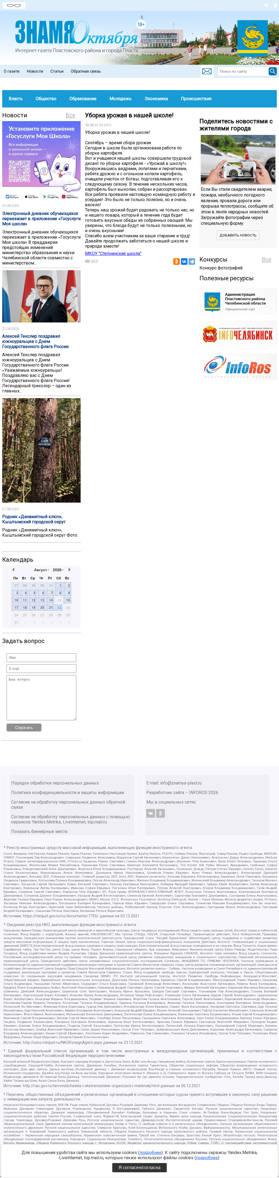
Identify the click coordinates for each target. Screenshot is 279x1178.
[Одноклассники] (176, 261)
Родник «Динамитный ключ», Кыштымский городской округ (34, 519)
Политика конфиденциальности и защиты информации (67, 792)
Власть (16, 98)
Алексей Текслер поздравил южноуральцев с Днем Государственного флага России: (35, 341)
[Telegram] (192, 261)
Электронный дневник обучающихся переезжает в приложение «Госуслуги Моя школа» (41, 218)
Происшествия (196, 98)
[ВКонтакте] (184, 261)
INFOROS (198, 792)
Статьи (56, 71)
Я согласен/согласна (139, 1167)
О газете (12, 71)
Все (70, 115)
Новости (35, 71)
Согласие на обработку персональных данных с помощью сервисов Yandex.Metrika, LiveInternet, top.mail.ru (70, 819)
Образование (82, 98)
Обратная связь (86, 71)
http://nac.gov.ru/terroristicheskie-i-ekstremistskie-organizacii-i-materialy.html (91, 1086)
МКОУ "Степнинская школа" (113, 253)
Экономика (156, 98)
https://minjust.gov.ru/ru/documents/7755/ (61, 916)
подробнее (151, 1152)
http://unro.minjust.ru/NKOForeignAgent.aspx (62, 1042)
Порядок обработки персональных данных (55, 783)
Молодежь (121, 98)
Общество (46, 98)
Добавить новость (238, 235)
